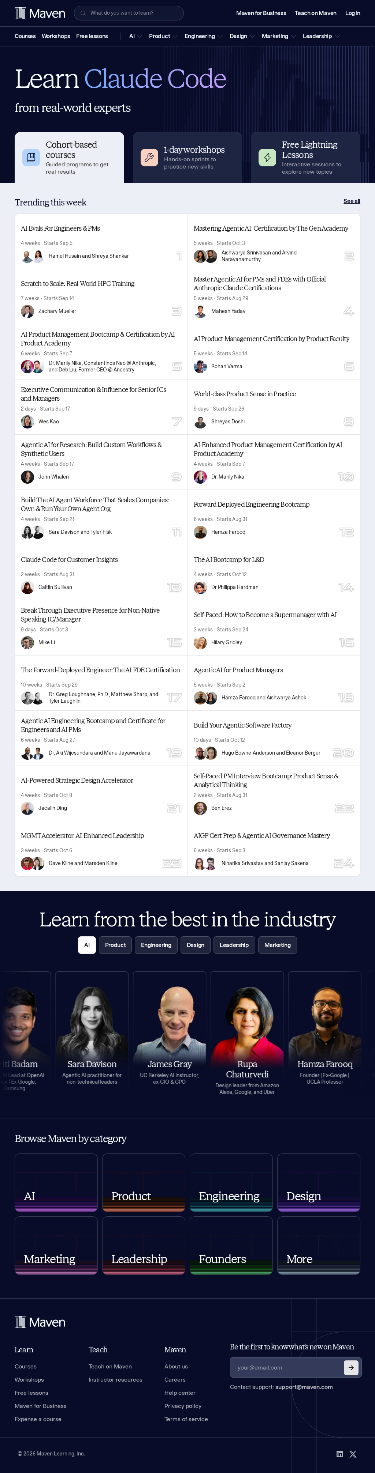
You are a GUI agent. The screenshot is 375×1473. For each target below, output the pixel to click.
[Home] (40, 1322)
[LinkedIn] (339, 1454)
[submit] (351, 1367)
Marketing (275, 36)
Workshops (56, 36)
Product (159, 36)
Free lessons (92, 36)
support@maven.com (304, 1386)
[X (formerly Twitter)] (353, 1454)
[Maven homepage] (40, 13)
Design (238, 36)
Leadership (317, 36)
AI (131, 36)
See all (352, 200)
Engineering (200, 36)
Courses (25, 36)
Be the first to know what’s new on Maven (292, 1346)
